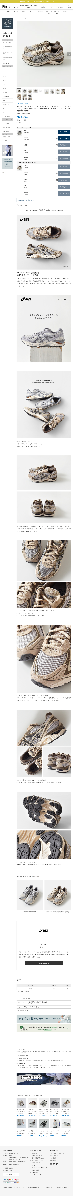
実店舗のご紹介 (9, 1168)
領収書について (36, 1165)
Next (69, 54)
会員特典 (53, 1160)
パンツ (4, 80)
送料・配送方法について (39, 1158)
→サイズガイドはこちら (22, 1055)
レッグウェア (6, 104)
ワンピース (5, 76)
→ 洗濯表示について (22, 1010)
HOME (18, 18)
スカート (5, 84)
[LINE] (7, 36)
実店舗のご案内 (6, 136)
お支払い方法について (38, 1155)
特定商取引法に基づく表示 (34, 1187)
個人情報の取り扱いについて (20, 1187)
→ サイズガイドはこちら (24, 991)
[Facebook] (10, 36)
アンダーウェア (6, 116)
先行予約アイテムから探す (7, 58)
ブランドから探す (7, 42)
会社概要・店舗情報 (7, 1187)
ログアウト (62, 1153)
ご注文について (36, 1163)
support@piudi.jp (14, 1164)
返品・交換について (37, 1160)
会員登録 (53, 1158)
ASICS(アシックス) (22, 103)
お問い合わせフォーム (11, 1174)
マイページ (54, 1155)
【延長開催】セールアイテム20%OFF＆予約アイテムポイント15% (36, 1)
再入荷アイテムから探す (7, 53)
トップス (5, 73)
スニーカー (35, 18)
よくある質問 (6, 123)
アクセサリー (6, 96)
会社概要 (5, 140)
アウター (5, 69)
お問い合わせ (6, 131)
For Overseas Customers (39, 1175)
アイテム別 (23, 18)
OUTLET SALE (6, 63)
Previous (18, 54)
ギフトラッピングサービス (39, 1167)
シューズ (29, 18)
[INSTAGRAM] (4, 36)
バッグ (4, 88)
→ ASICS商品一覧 (44, 963)
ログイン (53, 1153)
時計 (4, 112)
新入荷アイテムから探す (7, 47)
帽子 (4, 108)
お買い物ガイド (6, 127)
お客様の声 (35, 1172)
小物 (4, 100)
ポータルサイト (9, 1170)
